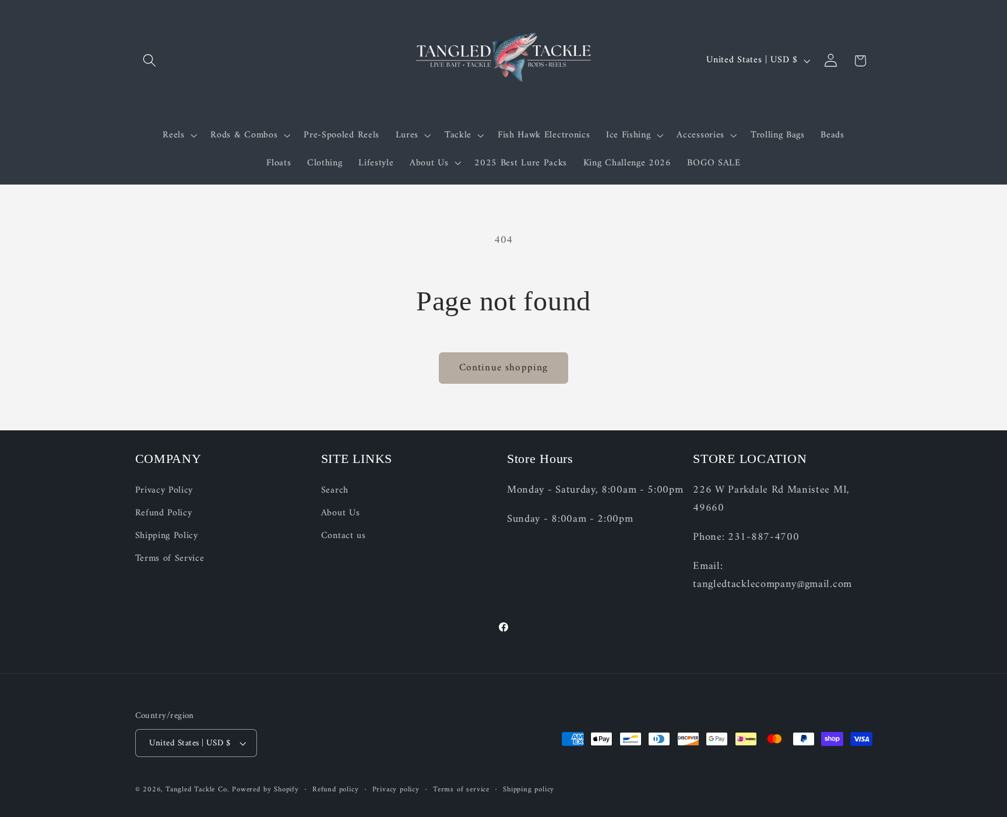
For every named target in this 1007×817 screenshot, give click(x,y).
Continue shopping (503, 368)
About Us (340, 513)
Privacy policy (396, 789)
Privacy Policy (164, 490)
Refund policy (335, 789)
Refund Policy (163, 513)
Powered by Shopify (265, 789)
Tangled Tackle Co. (198, 789)
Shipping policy (528, 789)
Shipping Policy (166, 536)
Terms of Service (170, 558)
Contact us (343, 536)
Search (334, 490)
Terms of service (461, 789)
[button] (150, 61)
